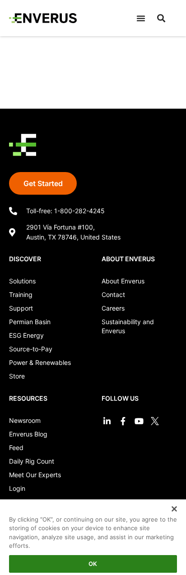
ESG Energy (26, 335)
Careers (113, 308)
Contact (113, 294)
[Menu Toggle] (140, 18)
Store (17, 376)
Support (21, 308)
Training (21, 294)
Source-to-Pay (30, 349)
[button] (161, 18)
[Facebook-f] (123, 420)
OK (92, 563)
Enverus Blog (28, 434)
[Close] (168, 503)
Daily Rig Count (31, 461)
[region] (93, 534)
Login (17, 488)
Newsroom (25, 420)
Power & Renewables (40, 362)
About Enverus (123, 281)
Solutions (22, 281)
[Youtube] (138, 420)
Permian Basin (30, 322)
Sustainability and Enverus (128, 326)
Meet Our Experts (35, 475)
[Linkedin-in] (107, 420)
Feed (16, 447)
